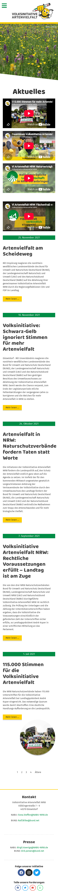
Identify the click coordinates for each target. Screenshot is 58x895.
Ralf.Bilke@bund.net (28, 820)
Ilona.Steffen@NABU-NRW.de (33, 814)
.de (46, 847)
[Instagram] (29, 872)
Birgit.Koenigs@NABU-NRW (31, 847)
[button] (12, 298)
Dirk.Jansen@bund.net (32, 851)
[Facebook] (21, 872)
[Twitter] (36, 872)
